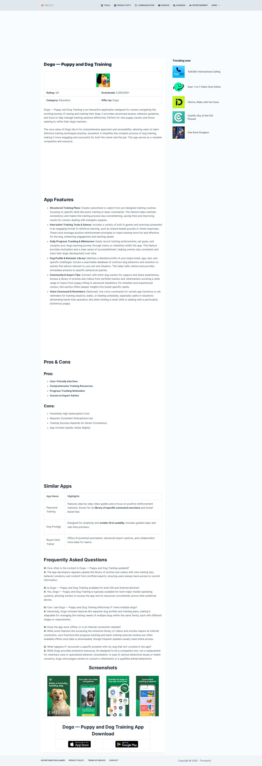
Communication (146, 5)
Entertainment (200, 5)
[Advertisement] (131, 33)
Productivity (124, 5)
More (214, 5)
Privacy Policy (76, 760)
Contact (113, 760)
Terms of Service (96, 760)
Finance (165, 5)
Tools (107, 5)
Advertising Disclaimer (53, 760)
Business (180, 5)
